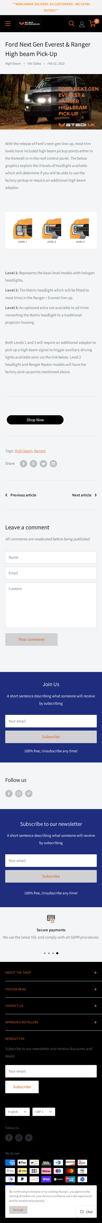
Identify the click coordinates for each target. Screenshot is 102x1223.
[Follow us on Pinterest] (28, 793)
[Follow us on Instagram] (18, 793)
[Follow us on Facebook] (9, 793)
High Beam (13, 63)
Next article (82, 494)
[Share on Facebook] (23, 463)
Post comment (31, 639)
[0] (92, 23)
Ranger (40, 450)
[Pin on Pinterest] (33, 463)
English (13, 1111)
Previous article (23, 494)
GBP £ (39, 1111)
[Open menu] (7, 23)
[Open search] (72, 23)
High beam (23, 450)
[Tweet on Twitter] (43, 463)
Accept (18, 1210)
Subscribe (51, 736)
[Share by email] (53, 463)
